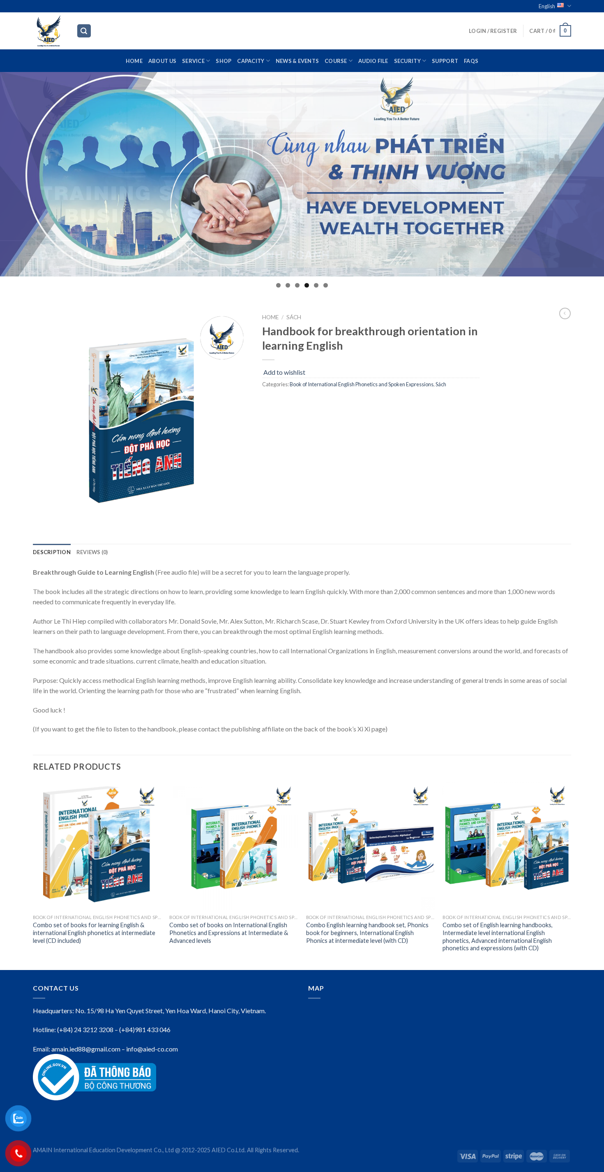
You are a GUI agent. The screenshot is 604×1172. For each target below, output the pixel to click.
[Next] (571, 875)
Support (445, 61)
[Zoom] (44, 517)
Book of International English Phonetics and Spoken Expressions (361, 384)
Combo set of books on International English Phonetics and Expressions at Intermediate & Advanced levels (228, 932)
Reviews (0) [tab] (92, 552)
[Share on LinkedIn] (329, 402)
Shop (223, 61)
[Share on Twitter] (284, 402)
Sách (293, 317)
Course (336, 61)
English (547, 6)
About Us (162, 61)
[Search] (84, 31)
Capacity (250, 61)
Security (407, 61)
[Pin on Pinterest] (314, 402)
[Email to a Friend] (299, 402)
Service (193, 61)
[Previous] (33, 875)
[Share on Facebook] (270, 402)
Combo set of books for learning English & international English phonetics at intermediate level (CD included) (94, 932)
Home (134, 61)
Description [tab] (52, 552)
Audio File (373, 61)
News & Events (297, 61)
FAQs (471, 61)
